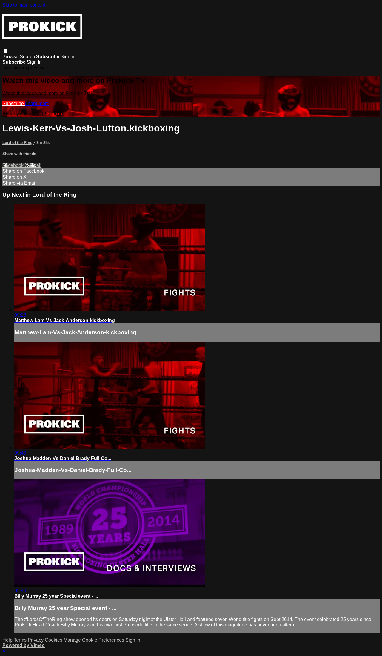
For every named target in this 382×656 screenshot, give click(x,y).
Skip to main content (23, 4)
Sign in (68, 56)
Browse (11, 56)
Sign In (34, 62)
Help (8, 640)
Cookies (54, 640)
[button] (5, 51)
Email (35, 165)
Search (28, 56)
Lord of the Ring (18, 142)
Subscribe (13, 103)
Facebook (13, 165)
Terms (21, 640)
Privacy (36, 640)
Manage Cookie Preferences (94, 640)
